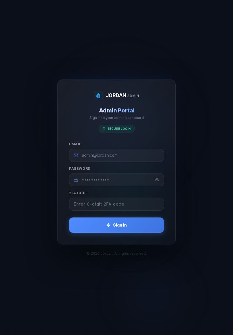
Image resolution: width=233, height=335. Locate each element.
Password (80, 168)
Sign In (120, 225)
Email (75, 144)
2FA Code (78, 193)
